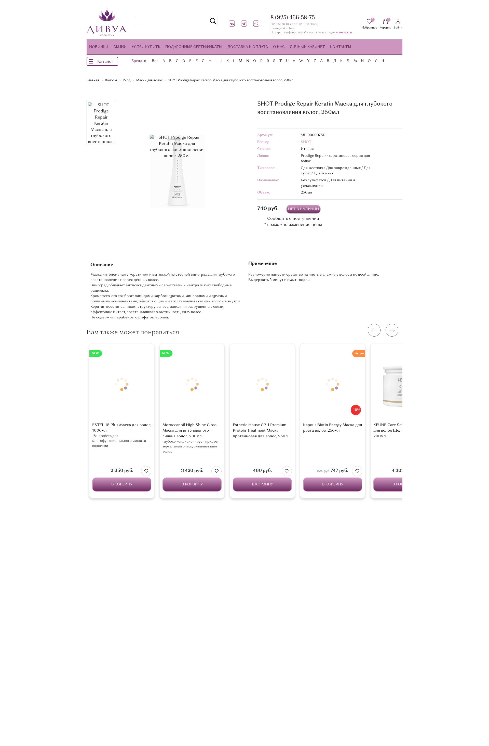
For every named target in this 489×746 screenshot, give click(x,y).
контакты (345, 32)
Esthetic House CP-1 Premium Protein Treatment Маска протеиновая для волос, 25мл (260, 430)
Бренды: (138, 61)
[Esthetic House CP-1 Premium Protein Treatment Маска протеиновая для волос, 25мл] (262, 384)
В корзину (121, 484)
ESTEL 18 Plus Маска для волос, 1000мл (121, 428)
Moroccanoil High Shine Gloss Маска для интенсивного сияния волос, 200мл (189, 430)
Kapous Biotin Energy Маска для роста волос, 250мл (332, 428)
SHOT (306, 142)
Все (155, 61)
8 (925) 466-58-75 (292, 18)
